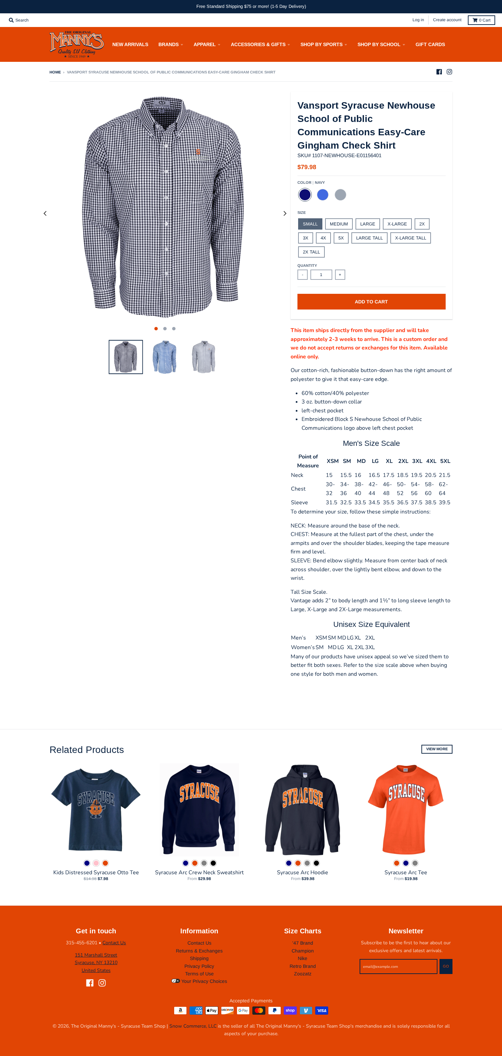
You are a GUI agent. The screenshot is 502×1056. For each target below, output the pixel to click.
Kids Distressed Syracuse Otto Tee (96, 872)
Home (55, 72)
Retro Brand (303, 966)
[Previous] (45, 213)
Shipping (199, 958)
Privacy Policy (199, 966)
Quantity (307, 265)
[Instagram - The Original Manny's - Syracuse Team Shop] (449, 72)
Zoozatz (302, 973)
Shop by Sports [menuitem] (322, 44)
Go (446, 966)
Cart (484, 20)
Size (301, 212)
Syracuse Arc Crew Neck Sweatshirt (199, 872)
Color (311, 182)
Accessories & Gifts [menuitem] (258, 44)
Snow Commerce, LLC (193, 1026)
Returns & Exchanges (199, 951)
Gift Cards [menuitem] (430, 44)
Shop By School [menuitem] (379, 44)
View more (437, 749)
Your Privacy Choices (203, 981)
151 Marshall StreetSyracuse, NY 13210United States (96, 963)
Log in (418, 19)
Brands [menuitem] (168, 44)
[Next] (284, 213)
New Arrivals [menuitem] (130, 44)
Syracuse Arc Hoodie (302, 872)
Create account (447, 19)
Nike (302, 958)
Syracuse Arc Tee (406, 872)
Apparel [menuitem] (205, 44)
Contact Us (114, 943)
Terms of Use (199, 973)
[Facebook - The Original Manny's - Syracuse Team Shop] (439, 72)
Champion (303, 951)
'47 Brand (302, 943)
